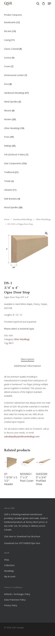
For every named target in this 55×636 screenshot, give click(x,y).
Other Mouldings (43, 219)
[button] (46, 233)
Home (6, 219)
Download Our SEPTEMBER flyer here (22, 543)
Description (27, 359)
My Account (9, 576)
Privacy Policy (10, 605)
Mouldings (9, 570)
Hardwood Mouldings (22, 219)
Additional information (27, 365)
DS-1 (11, 343)
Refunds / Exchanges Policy (17, 594)
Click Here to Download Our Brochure (22, 536)
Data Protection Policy (15, 599)
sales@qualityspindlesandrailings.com (21, 436)
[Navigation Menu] (49, 3)
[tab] (27, 359)
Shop (6, 559)
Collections (9, 565)
